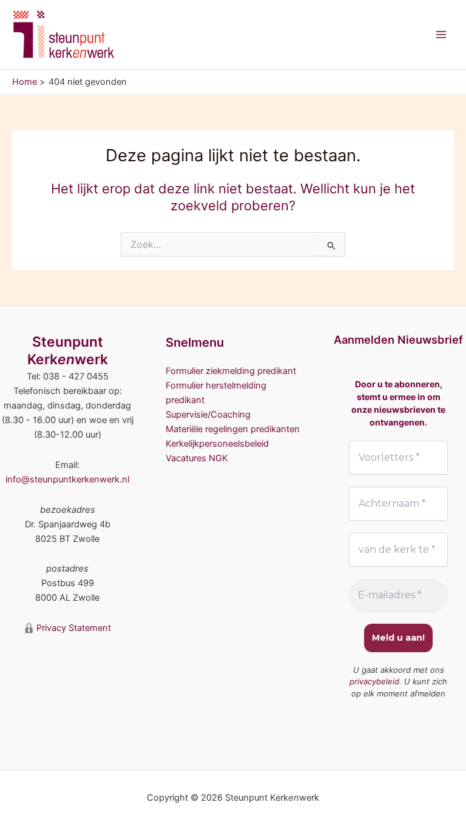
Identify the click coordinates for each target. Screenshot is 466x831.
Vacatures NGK (197, 458)
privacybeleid (374, 681)
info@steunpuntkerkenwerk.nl (67, 479)
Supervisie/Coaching (208, 414)
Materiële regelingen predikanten (233, 429)
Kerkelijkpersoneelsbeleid (217, 443)
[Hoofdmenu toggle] (441, 34)
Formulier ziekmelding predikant (231, 370)
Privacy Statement (72, 627)
